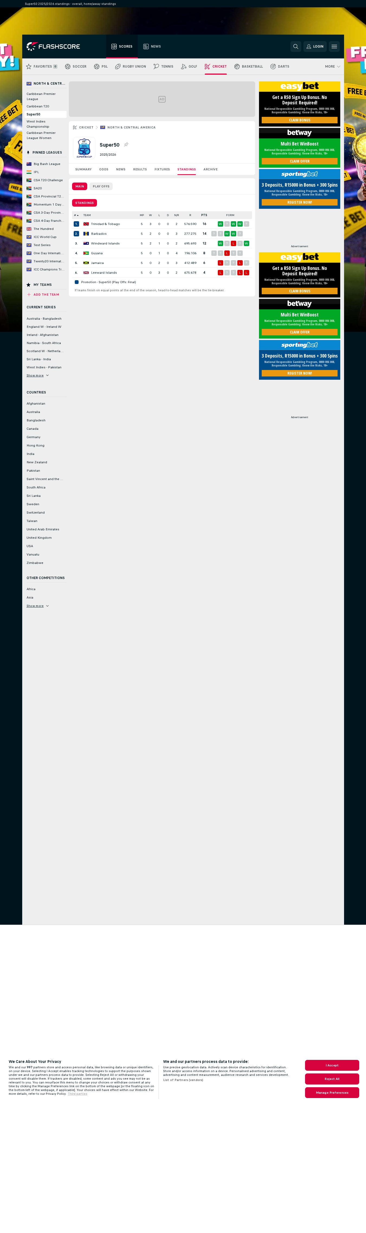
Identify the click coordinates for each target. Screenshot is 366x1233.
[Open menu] (334, 46)
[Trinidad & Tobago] (86, 224)
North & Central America (131, 127)
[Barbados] (86, 233)
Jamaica (97, 263)
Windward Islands (105, 243)
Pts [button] (204, 215)
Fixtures (162, 169)
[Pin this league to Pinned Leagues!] (126, 144)
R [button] (190, 215)
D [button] (168, 215)
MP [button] (142, 215)
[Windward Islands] (86, 243)
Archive (210, 169)
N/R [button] (176, 215)
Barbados (99, 234)
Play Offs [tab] (101, 186)
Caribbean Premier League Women (41, 135)
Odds (103, 169)
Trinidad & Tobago (105, 224)
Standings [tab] (84, 203)
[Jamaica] (86, 263)
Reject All (332, 1079)
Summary (83, 169)
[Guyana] (86, 253)
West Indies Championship (38, 124)
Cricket (86, 127)
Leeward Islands (104, 272)
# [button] (75, 215)
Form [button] (230, 215)
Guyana (97, 253)
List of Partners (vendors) (183, 1080)
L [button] (159, 215)
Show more (35, 375)
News (120, 169)
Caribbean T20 (38, 106)
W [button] (150, 215)
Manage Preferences (332, 1093)
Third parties (77, 1094)
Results (140, 169)
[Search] (295, 46)
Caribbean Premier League (41, 96)
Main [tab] (79, 186)
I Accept (332, 1065)
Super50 (33, 114)
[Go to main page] (57, 46)
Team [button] (87, 215)
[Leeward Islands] (86, 272)
